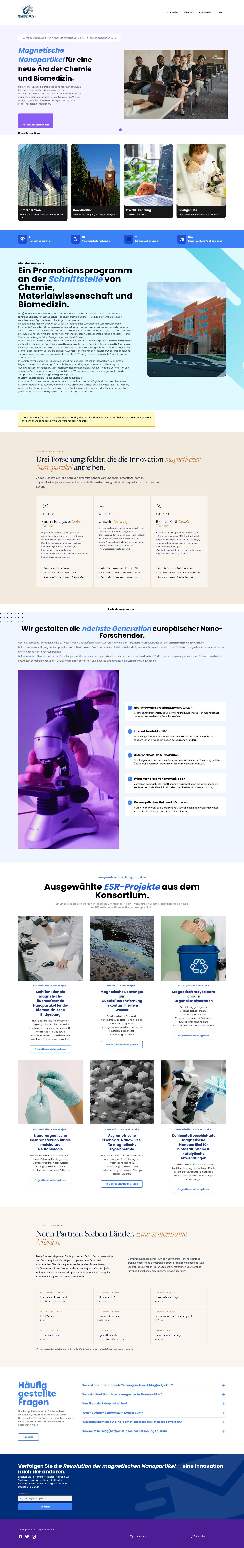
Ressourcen (24, 1424)
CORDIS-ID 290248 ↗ (136, 214)
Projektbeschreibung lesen (50, 1049)
